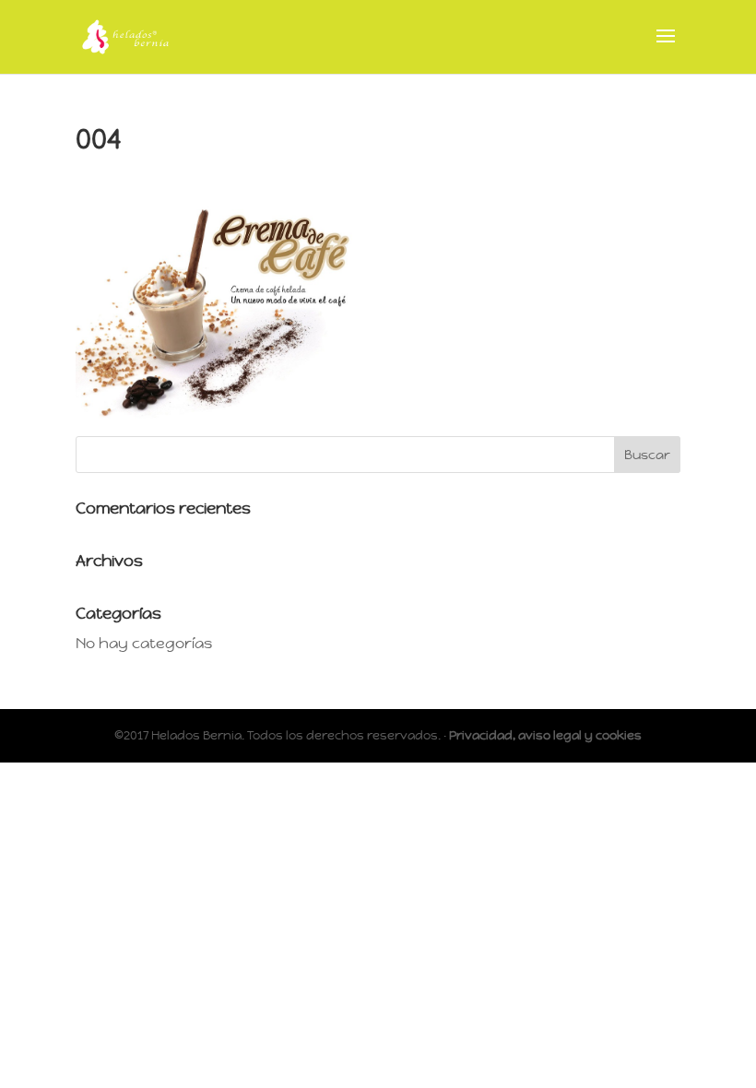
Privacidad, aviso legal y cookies (545, 735)
